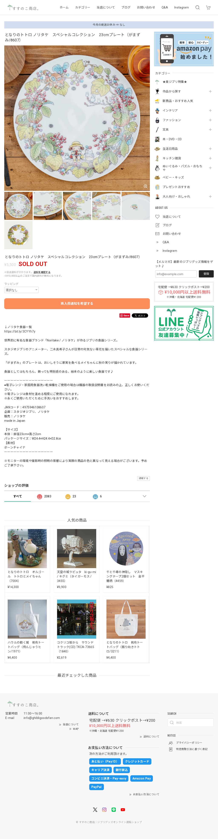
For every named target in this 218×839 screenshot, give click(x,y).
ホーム (64, 7)
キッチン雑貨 (172, 158)
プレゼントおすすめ (176, 187)
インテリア (170, 110)
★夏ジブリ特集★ (175, 81)
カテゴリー (82, 7)
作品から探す (172, 91)
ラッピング (11, 284)
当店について (106, 7)
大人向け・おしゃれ (176, 196)
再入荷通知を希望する (77, 304)
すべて (17, 496)
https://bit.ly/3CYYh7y (19, 331)
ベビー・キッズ (173, 177)
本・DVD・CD (172, 139)
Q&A (165, 7)
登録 (206, 273)
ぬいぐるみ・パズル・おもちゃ (182, 167)
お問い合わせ (146, 7)
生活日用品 (170, 148)
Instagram (181, 7)
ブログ (126, 7)
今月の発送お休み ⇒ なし (109, 24)
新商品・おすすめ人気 (178, 101)
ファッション (172, 120)
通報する (143, 478)
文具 (166, 129)
